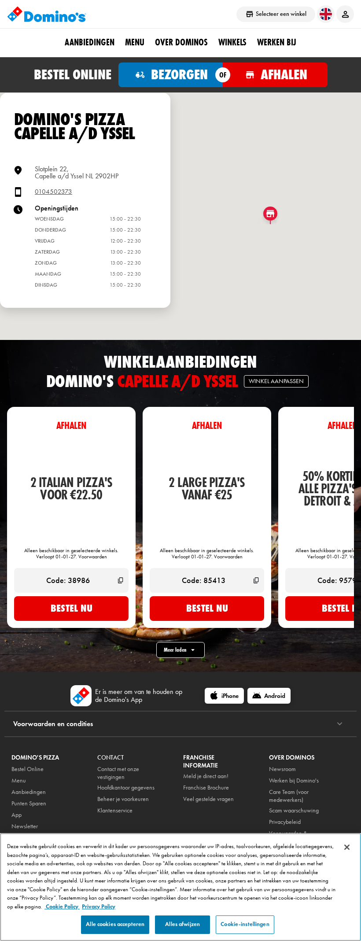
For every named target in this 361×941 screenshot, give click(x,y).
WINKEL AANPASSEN (276, 381)
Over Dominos (181, 42)
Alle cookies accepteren (115, 924)
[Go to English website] (326, 14)
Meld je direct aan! (205, 776)
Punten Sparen (28, 803)
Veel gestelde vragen (208, 799)
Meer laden (175, 649)
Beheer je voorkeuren (123, 799)
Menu (134, 42)
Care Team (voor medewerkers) (289, 796)
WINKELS (232, 42)
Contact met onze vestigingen (118, 773)
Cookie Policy (62, 906)
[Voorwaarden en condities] (340, 724)
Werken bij (276, 42)
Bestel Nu (71, 608)
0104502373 (53, 192)
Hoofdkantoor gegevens (126, 787)
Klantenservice (115, 810)
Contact (110, 757)
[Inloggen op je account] (345, 14)
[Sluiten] (347, 847)
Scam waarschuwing (294, 810)
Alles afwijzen (182, 924)
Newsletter (24, 826)
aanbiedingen (89, 42)
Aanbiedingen (28, 792)
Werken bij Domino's (294, 780)
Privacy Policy (98, 906)
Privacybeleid (285, 822)
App (16, 815)
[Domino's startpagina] (46, 14)
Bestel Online (27, 769)
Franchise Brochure (206, 787)
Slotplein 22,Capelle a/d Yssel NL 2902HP (76, 172)
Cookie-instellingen (245, 924)
